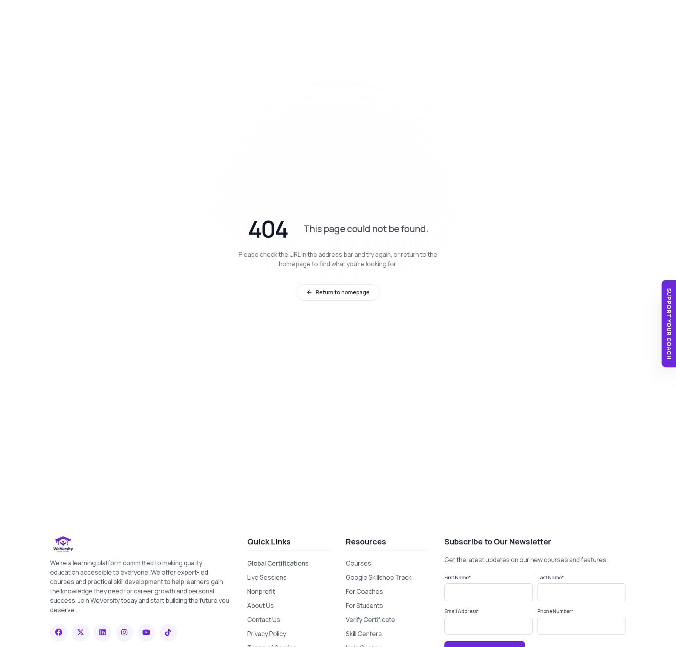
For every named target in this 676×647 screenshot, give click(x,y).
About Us (260, 605)
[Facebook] (58, 632)
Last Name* (551, 577)
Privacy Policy (266, 633)
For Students (364, 605)
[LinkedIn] (102, 632)
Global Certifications (278, 563)
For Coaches (364, 591)
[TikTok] (168, 632)
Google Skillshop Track (379, 577)
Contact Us (263, 619)
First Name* (457, 577)
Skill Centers (364, 633)
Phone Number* (555, 611)
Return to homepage (343, 292)
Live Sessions (267, 577)
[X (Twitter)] (80, 632)
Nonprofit (261, 591)
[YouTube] (146, 632)
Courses (358, 563)
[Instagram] (124, 632)
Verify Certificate (370, 619)
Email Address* (461, 611)
